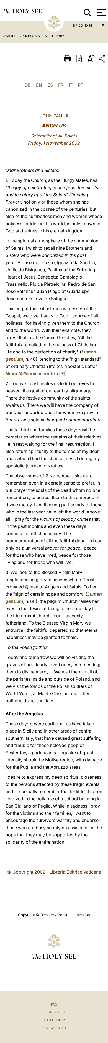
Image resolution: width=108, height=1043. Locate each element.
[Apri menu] (100, 12)
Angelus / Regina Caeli (28, 36)
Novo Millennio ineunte (30, 373)
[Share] (103, 60)
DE (28, 85)
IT (71, 85)
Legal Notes (54, 1012)
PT (80, 85)
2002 (60, 36)
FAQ (54, 1004)
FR (60, 85)
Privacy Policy (54, 1028)
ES (50, 85)
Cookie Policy (54, 1020)
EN (39, 85)
